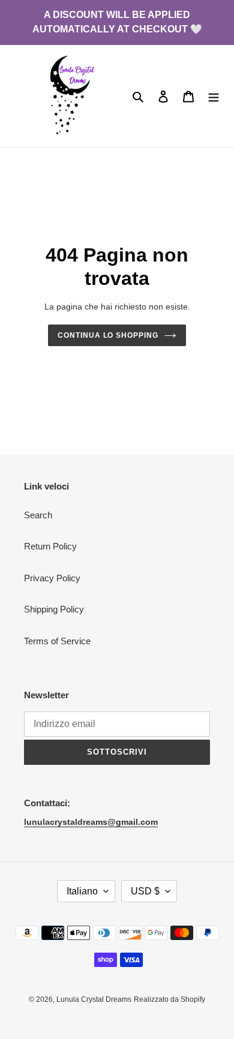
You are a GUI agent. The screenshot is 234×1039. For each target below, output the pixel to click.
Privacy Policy (52, 578)
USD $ (145, 891)
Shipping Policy (54, 609)
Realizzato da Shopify (169, 999)
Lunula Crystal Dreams (93, 999)
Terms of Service (57, 641)
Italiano (82, 891)
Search (38, 515)
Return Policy (50, 546)
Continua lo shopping (108, 335)
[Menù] (213, 96)
